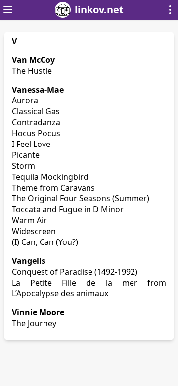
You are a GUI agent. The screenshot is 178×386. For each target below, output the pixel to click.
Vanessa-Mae (38, 89)
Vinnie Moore (38, 312)
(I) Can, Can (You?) (45, 242)
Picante (26, 154)
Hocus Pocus (36, 133)
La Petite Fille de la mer (74, 282)
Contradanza (36, 122)
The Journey (34, 323)
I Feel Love (31, 144)
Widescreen (34, 231)
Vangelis (28, 260)
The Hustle (32, 70)
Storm (23, 165)
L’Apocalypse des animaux (60, 293)
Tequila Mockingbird (50, 176)
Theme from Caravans (53, 187)
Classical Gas (36, 111)
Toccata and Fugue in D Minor (68, 209)
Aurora (25, 100)
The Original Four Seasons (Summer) (80, 198)
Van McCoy (33, 59)
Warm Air (29, 220)
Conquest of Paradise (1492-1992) (74, 271)
